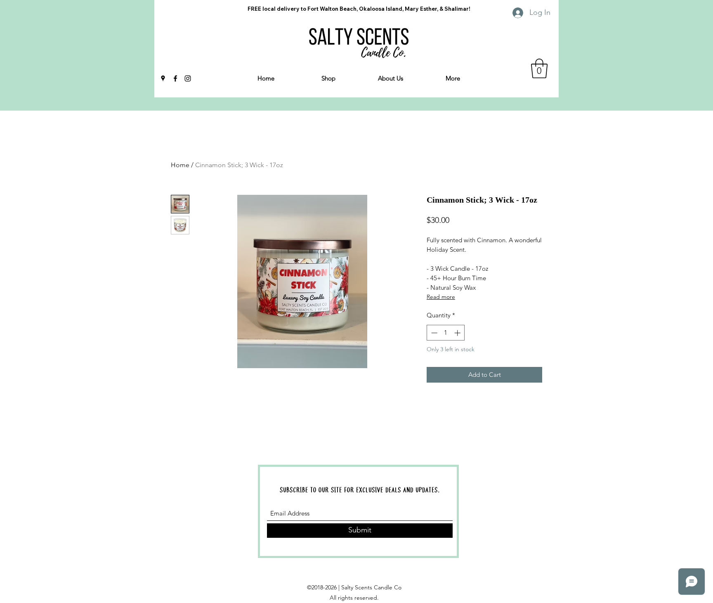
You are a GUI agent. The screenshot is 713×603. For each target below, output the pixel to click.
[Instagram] (188, 78)
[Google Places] (163, 78)
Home (180, 165)
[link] (539, 68)
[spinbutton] (446, 333)
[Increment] (458, 333)
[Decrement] (433, 333)
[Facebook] (175, 78)
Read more (441, 296)
